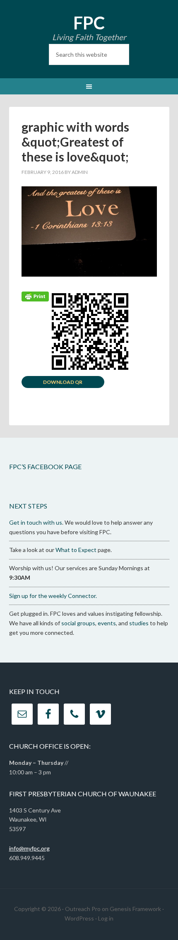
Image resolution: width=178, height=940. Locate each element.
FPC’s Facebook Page (45, 466)
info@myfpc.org (29, 848)
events (107, 623)
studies (139, 623)
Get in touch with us (35, 522)
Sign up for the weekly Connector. (53, 595)
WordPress (79, 918)
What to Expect (75, 549)
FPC (89, 22)
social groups (78, 623)
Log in (105, 918)
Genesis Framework (135, 908)
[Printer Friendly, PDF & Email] (35, 295)
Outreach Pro (83, 908)
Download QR (62, 382)
